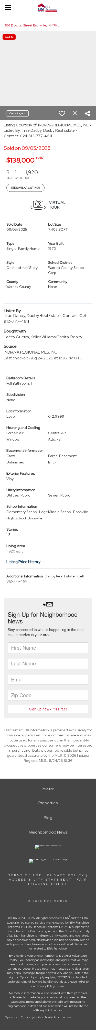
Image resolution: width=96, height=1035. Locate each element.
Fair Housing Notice (57, 882)
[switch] (62, 113)
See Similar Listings (25, 187)
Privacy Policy (65, 875)
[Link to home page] (48, 7)
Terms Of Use (25, 875)
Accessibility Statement (40, 880)
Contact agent (17, 113)
